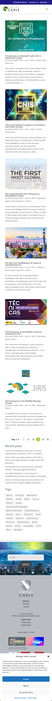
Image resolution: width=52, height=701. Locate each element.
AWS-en (27, 499)
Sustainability (28, 526)
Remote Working (23, 522)
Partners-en (10, 522)
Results (34, 522)
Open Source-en (18, 201)
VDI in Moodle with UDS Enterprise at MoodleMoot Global (22, 195)
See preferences (26, 692)
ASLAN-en (9, 499)
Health (38, 514)
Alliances (40, 267)
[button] (48, 656)
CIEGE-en (9, 503)
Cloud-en (19, 503)
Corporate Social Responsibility (16, 507)
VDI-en (28, 201)
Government (10, 132)
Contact (26, 607)
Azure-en (36, 499)
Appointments (32, 495)
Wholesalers (18, 530)
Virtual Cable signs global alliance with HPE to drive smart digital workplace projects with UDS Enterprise (24, 460)
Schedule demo (20, 2)
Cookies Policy (26, 625)
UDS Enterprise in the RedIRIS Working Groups (23, 402)
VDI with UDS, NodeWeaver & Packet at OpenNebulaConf (23, 264)
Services (18, 526)
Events (38, 60)
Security (9, 526)
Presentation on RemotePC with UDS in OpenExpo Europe (23, 57)
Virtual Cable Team (15, 60)
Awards (18, 499)
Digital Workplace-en (32, 511)
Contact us (33, 2)
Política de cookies (20, 698)
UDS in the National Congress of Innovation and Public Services (25, 126)
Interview (9, 518)
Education (41, 198)
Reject (26, 686)
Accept (26, 679)
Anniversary (19, 495)
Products (26, 604)
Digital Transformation (14, 511)
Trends (38, 526)
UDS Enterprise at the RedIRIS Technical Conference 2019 (23, 333)
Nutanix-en (20, 518)
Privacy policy (32, 698)
